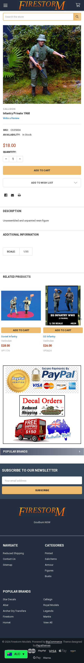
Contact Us (9, 558)
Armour (49, 564)
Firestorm (8, 616)
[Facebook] (6, 195)
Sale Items (51, 558)
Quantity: (9, 151)
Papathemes (43, 645)
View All (47, 622)
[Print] (19, 195)
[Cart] (78, 5)
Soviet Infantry (9, 336)
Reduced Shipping (13, 553)
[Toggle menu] (5, 5)
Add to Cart (21, 330)
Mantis (47, 616)
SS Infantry (49, 336)
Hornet (7, 622)
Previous (4, 319)
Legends (48, 610)
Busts (48, 576)
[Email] (12, 195)
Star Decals (9, 599)
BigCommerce (54, 641)
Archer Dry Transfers (14, 610)
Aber (5, 605)
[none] (42, 64)
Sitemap (7, 564)
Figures (49, 570)
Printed (49, 553)
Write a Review (11, 118)
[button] (42, 405)
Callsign (47, 599)
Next (80, 319)
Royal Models (51, 605)
